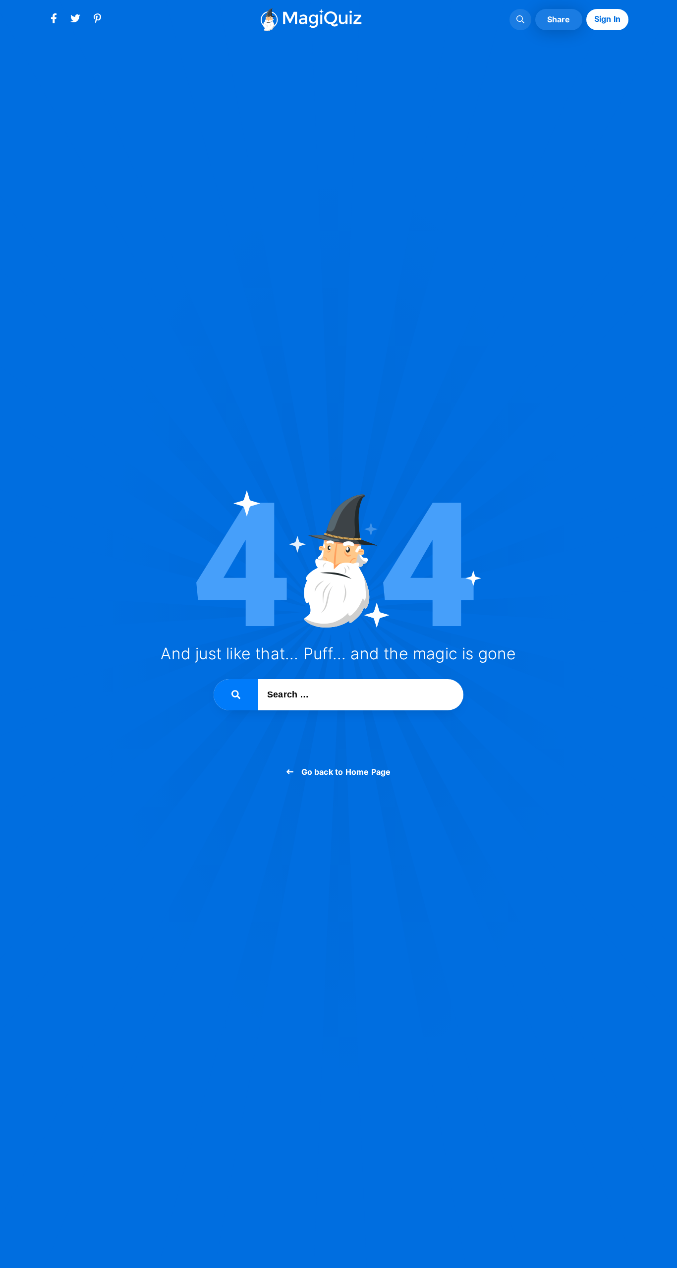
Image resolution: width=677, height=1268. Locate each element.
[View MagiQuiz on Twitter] (75, 20)
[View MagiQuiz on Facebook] (53, 20)
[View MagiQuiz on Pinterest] (97, 20)
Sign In (607, 19)
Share (558, 19)
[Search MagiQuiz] (520, 20)
